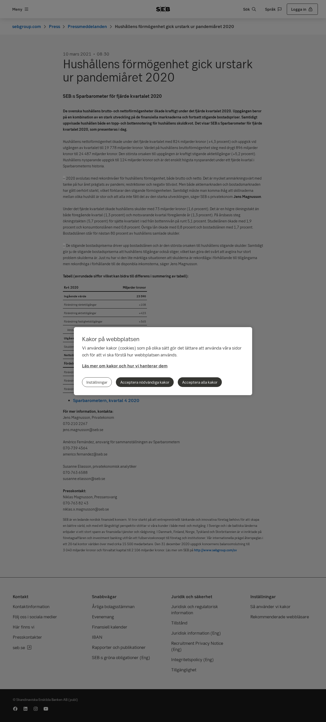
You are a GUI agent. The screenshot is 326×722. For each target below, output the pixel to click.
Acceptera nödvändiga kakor (144, 382)
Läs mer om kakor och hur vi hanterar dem (125, 366)
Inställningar (96, 382)
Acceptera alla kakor (200, 382)
